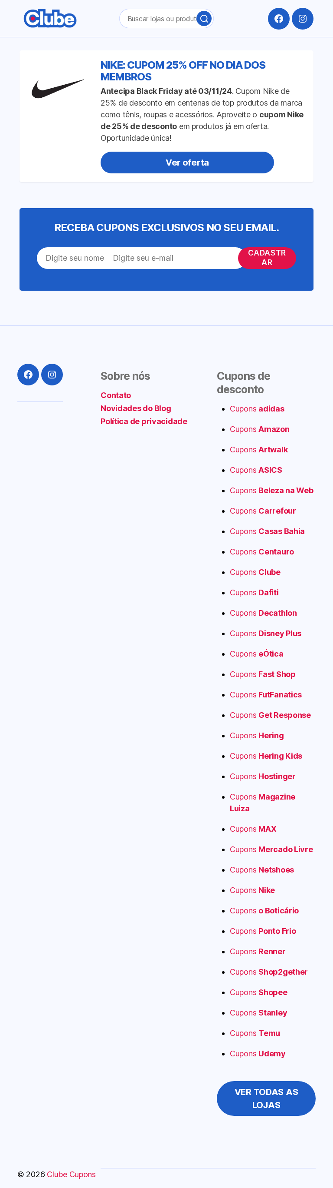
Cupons (257, 408)
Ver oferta (187, 162)
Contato (116, 395)
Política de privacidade (144, 421)
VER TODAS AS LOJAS (266, 1098)
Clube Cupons (71, 1174)
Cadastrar (267, 257)
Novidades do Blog (136, 408)
